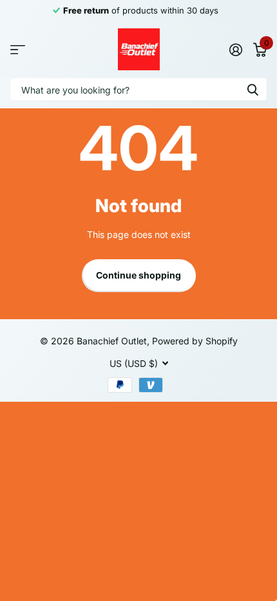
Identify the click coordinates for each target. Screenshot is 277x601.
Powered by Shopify (195, 340)
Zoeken (252, 89)
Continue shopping (138, 275)
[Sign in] (235, 49)
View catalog (17, 49)
